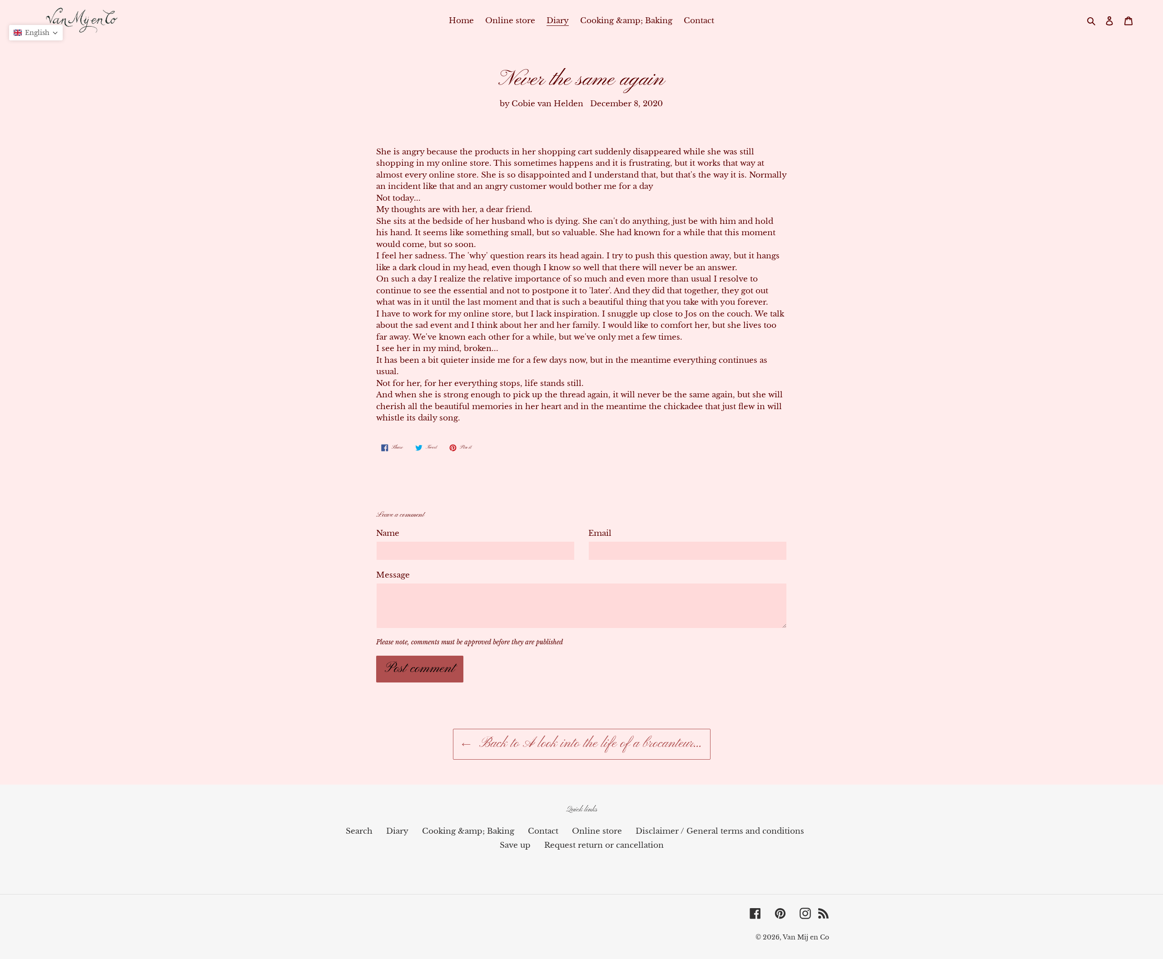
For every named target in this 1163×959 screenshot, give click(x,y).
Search (359, 831)
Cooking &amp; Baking (468, 831)
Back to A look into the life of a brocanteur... (588, 743)
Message (393, 575)
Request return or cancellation (604, 845)
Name (387, 533)
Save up (515, 845)
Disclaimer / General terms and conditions (720, 831)
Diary (397, 831)
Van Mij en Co (806, 937)
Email (599, 533)
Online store (597, 831)
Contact (543, 831)
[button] (36, 32)
